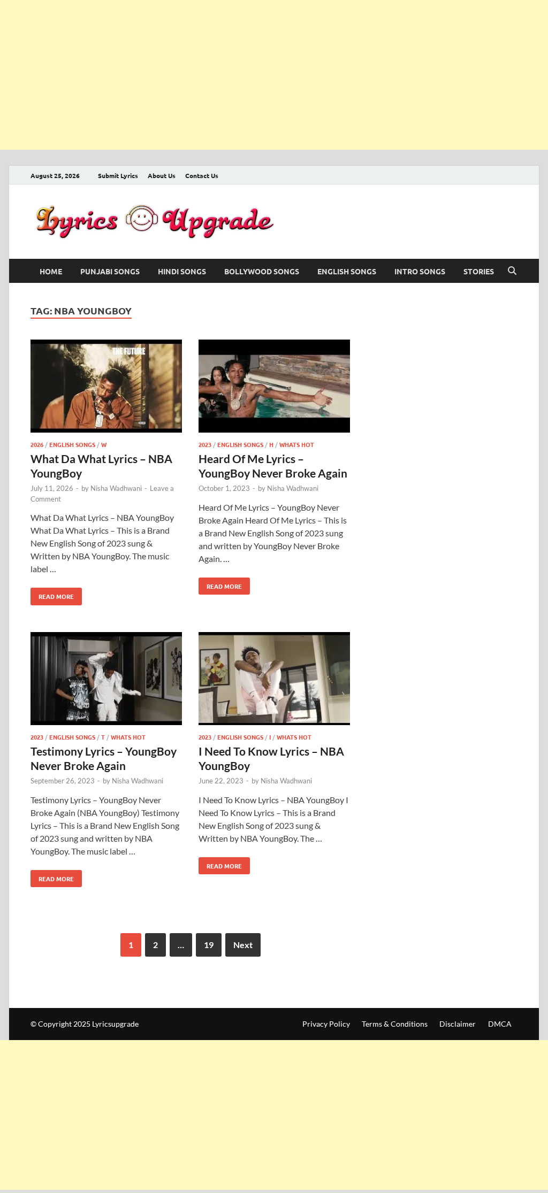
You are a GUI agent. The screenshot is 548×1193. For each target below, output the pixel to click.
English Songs (346, 271)
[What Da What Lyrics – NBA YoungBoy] (106, 388)
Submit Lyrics (118, 175)
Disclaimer (457, 1023)
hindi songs (182, 271)
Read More (52, 594)
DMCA (500, 1023)
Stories (478, 271)
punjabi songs (110, 271)
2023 (205, 444)
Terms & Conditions (395, 1023)
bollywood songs (261, 271)
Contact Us (201, 175)
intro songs (419, 271)
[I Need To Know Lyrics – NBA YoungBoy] (274, 680)
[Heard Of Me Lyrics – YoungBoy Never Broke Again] (274, 388)
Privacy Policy (326, 1023)
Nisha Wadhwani (116, 488)
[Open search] (512, 271)
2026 (37, 444)
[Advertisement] (274, 75)
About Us (162, 175)
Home (51, 271)
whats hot (296, 444)
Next (243, 945)
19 (209, 945)
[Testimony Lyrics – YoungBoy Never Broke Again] (106, 680)
